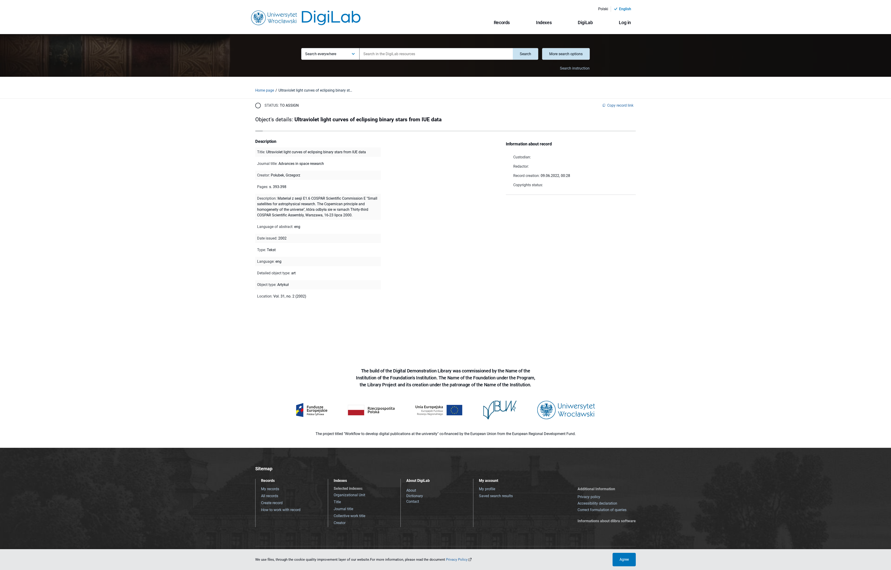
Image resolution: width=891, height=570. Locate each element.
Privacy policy (589, 497)
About (411, 490)
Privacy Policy (457, 559)
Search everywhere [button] (320, 54)
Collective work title (349, 516)
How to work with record (280, 510)
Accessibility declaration (597, 503)
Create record (272, 503)
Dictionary (414, 496)
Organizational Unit (349, 495)
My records (270, 489)
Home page (264, 90)
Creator (339, 523)
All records (269, 496)
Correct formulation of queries (602, 510)
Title (337, 502)
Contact (412, 501)
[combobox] (436, 54)
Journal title (343, 509)
